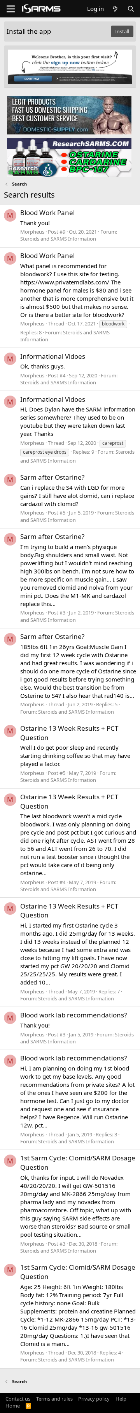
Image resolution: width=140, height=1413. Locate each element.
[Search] (130, 8)
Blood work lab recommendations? (73, 1014)
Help (121, 1398)
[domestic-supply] (69, 115)
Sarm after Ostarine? (52, 477)
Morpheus (32, 231)
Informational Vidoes (52, 356)
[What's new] (115, 8)
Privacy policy (94, 1398)
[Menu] (11, 9)
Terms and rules (54, 1398)
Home (12, 1405)
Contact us (17, 1398)
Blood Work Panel (47, 212)
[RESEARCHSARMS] (69, 157)
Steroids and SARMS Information (58, 238)
